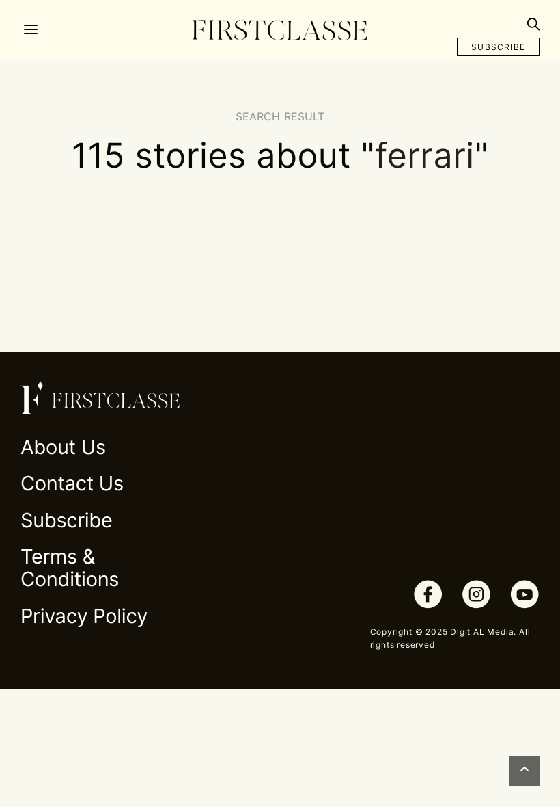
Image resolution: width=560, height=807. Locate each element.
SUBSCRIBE (498, 47)
